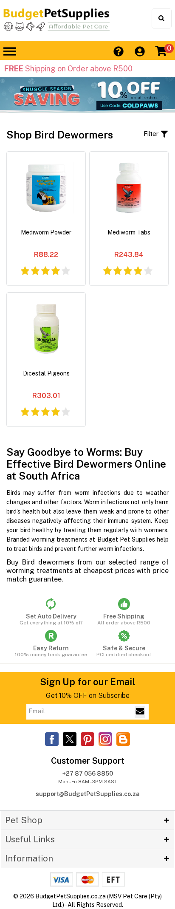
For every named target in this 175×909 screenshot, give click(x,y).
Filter (152, 133)
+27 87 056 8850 (87, 773)
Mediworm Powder (46, 232)
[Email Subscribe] (140, 712)
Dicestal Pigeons (46, 373)
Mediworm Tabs (128, 232)
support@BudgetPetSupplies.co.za (88, 793)
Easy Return (51, 651)
